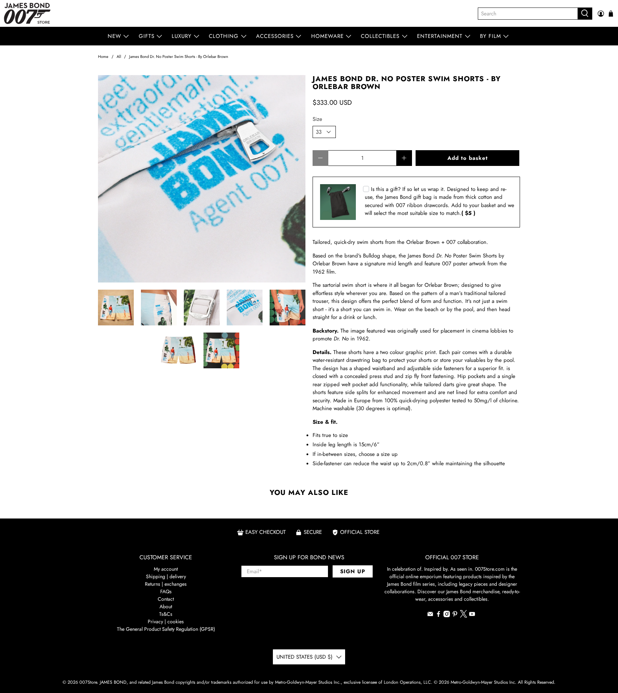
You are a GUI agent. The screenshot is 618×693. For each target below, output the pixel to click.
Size (317, 119)
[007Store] (27, 13)
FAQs (166, 591)
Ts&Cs (165, 614)
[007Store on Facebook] (438, 615)
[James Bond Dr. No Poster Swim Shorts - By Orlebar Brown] (201, 178)
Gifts (146, 36)
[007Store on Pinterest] (455, 615)
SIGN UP (352, 571)
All (119, 57)
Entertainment (439, 36)
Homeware (327, 36)
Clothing (224, 36)
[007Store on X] (463, 615)
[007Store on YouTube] (472, 615)
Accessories (275, 36)
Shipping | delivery (166, 576)
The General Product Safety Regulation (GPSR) (166, 629)
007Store (88, 682)
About (166, 606)
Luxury (181, 36)
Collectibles (380, 36)
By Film (490, 36)
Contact (166, 599)
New (114, 36)
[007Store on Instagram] (446, 615)
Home (103, 57)
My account (166, 568)
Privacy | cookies (166, 621)
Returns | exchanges (166, 584)
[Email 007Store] (430, 615)
